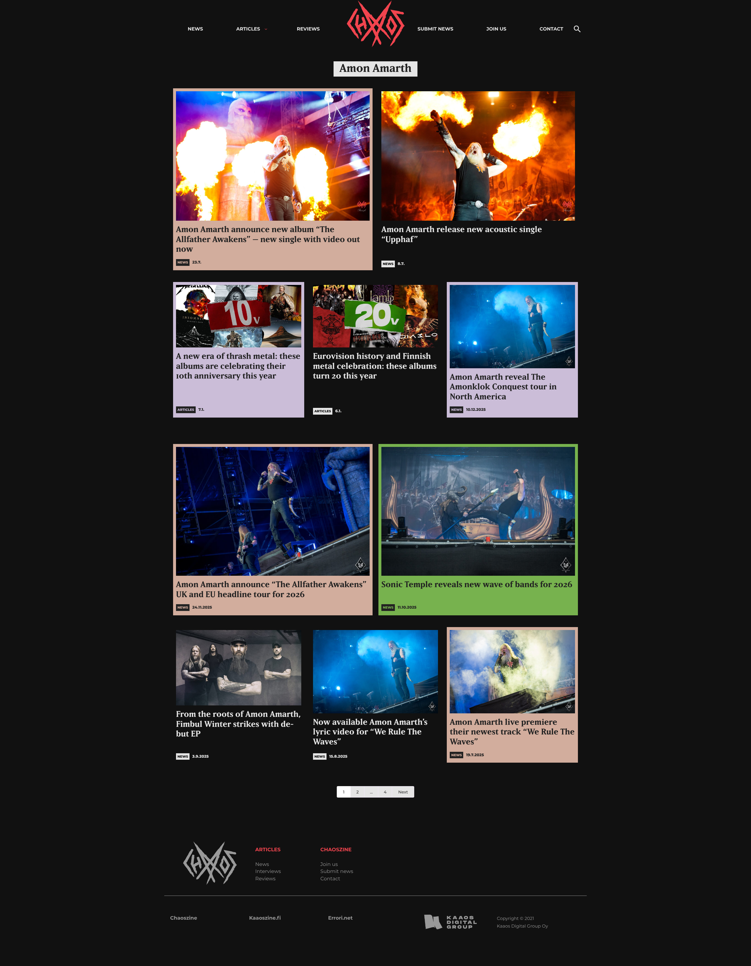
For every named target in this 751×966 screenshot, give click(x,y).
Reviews (265, 879)
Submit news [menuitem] (435, 29)
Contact (330, 879)
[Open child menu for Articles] (266, 29)
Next (403, 792)
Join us (329, 864)
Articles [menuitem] (248, 29)
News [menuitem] (195, 29)
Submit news (336, 871)
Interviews (268, 871)
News (262, 864)
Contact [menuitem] (551, 29)
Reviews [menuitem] (308, 29)
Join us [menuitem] (496, 29)
